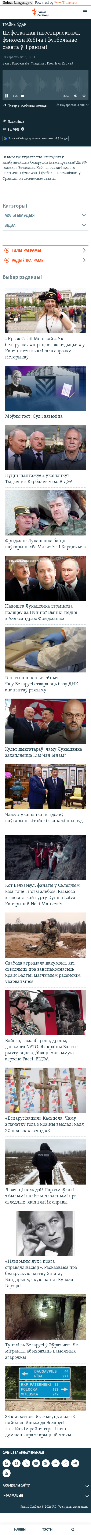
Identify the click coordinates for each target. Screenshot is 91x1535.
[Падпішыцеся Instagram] (65, 1463)
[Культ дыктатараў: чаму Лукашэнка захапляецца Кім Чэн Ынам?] (45, 721)
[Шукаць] (73, 1529)
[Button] (13, 123)
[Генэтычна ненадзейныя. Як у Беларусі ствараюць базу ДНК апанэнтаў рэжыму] (45, 649)
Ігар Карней (64, 63)
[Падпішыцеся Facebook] (16, 1463)
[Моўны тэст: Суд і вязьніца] (45, 388)
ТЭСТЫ (47, 1529)
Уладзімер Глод (42, 63)
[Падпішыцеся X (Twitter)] (26, 1463)
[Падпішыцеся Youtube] (36, 1463)
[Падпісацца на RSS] (7, 1473)
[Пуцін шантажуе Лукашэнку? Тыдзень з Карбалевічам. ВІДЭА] (45, 447)
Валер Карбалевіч (16, 63)
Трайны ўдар (14, 25)
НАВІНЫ (20, 1529)
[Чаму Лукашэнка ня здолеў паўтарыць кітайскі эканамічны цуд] (45, 786)
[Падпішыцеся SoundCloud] (55, 1463)
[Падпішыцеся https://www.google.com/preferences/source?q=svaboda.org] (7, 1463)
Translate (69, 3)
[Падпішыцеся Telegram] (75, 1463)
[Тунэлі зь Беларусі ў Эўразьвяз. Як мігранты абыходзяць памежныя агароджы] (45, 1317)
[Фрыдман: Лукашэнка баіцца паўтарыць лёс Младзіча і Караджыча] (45, 512)
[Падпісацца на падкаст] (46, 1463)
